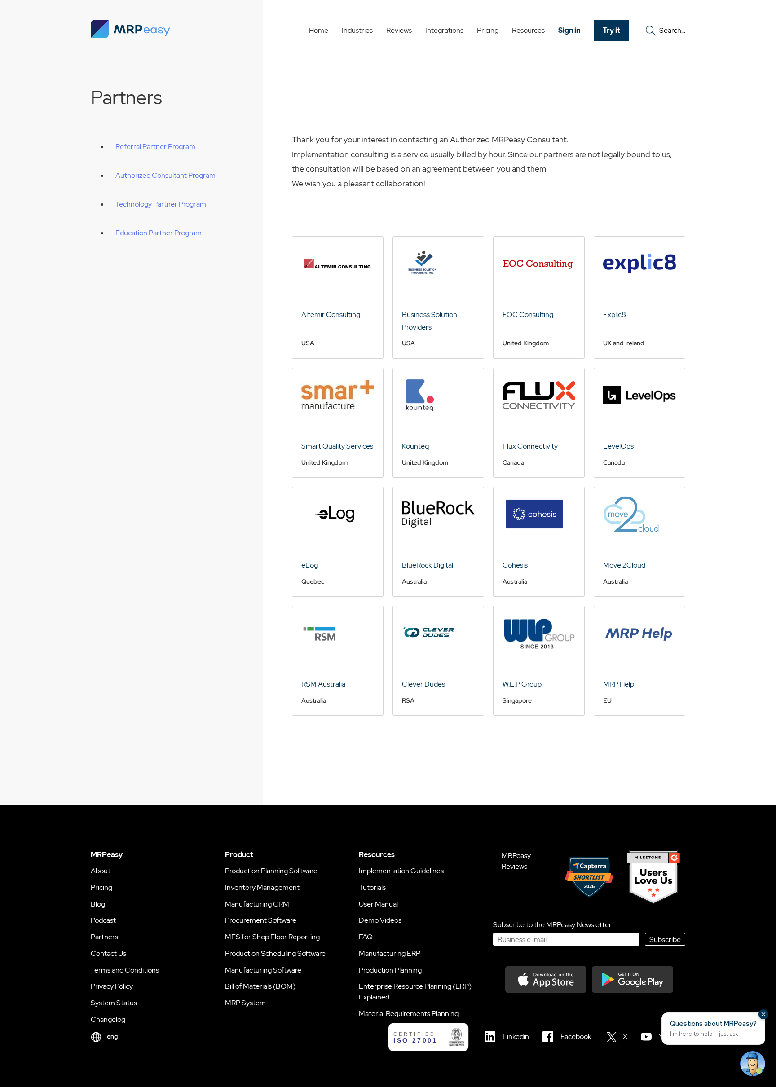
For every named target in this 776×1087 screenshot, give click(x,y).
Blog (98, 904)
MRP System (245, 1003)
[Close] (763, 1014)
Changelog (108, 1019)
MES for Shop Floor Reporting (272, 937)
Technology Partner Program (160, 204)
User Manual (378, 904)
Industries (357, 30)
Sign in (569, 30)
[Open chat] (752, 1063)
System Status (114, 1003)
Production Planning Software (271, 871)
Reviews (399, 30)
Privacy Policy (112, 986)
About (100, 871)
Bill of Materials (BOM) (260, 986)
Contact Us (108, 953)
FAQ (366, 937)
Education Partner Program (158, 233)
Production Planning (390, 970)
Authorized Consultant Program (165, 175)
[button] (713, 1028)
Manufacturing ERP (389, 953)
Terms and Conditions (125, 970)
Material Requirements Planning (409, 1013)
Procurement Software (260, 920)
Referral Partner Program (155, 146)
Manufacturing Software (263, 970)
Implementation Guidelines (401, 871)
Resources (528, 30)
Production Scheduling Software (275, 953)
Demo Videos (380, 920)
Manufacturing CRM (257, 904)
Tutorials (372, 887)
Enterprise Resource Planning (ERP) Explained (415, 991)
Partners (104, 937)
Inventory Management (262, 887)
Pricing (487, 30)
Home (318, 30)
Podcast (103, 920)
